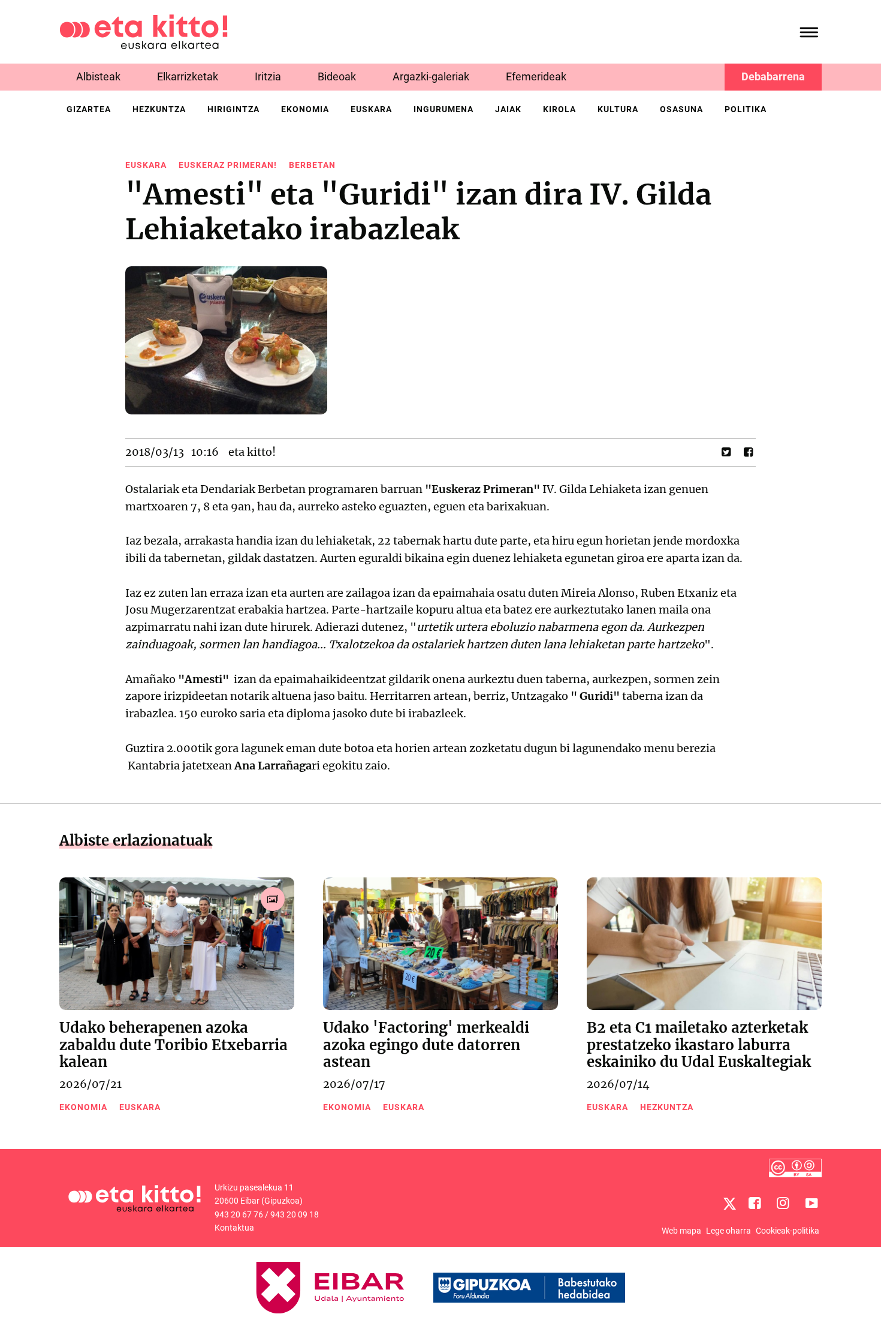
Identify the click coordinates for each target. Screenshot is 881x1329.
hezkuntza (159, 109)
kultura (618, 109)
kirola (559, 109)
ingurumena (443, 109)
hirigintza (233, 109)
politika (746, 109)
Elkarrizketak (187, 76)
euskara (371, 109)
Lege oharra (728, 1230)
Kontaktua (234, 1227)
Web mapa (681, 1230)
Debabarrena (773, 76)
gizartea (89, 109)
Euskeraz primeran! (228, 165)
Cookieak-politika (787, 1230)
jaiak (508, 109)
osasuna (681, 109)
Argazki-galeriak (431, 76)
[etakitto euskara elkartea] (143, 31)
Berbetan (312, 165)
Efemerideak (536, 76)
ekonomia (305, 109)
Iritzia (268, 76)
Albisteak (98, 76)
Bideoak (337, 76)
